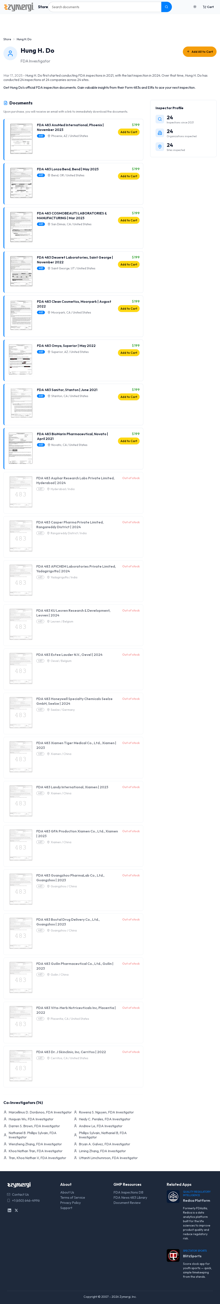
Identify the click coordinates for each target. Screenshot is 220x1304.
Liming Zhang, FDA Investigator (102, 1151)
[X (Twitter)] (16, 1210)
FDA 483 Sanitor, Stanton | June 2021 (67, 390)
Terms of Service (72, 1197)
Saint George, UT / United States (73, 268)
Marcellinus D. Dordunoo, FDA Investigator (40, 1112)
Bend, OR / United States (67, 175)
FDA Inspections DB (128, 1192)
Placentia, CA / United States (70, 1019)
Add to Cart (129, 132)
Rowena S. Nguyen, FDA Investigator (106, 1112)
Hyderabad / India (63, 489)
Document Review (127, 1202)
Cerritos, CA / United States (69, 1058)
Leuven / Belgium (62, 621)
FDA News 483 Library (130, 1197)
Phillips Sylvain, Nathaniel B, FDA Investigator (103, 1135)
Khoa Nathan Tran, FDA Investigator (36, 1151)
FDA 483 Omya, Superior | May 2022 (66, 345)
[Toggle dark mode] (194, 6)
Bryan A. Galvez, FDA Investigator (104, 1144)
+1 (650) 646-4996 (26, 1200)
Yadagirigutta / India (64, 577)
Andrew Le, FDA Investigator (100, 1126)
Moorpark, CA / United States (71, 312)
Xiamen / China (61, 754)
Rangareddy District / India (69, 533)
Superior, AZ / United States (70, 352)
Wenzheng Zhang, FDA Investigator (35, 1144)
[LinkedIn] (9, 1210)
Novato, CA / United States (69, 445)
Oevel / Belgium (61, 661)
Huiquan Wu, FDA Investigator (31, 1119)
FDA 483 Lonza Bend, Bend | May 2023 (68, 169)
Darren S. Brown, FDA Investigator (34, 1126)
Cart (210, 7)
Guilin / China (60, 974)
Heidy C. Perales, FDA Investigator (104, 1119)
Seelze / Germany (63, 710)
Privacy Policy (70, 1202)
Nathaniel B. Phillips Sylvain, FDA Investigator (33, 1135)
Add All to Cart (202, 52)
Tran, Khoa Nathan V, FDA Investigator (37, 1158)
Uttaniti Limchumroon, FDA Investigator (108, 1158)
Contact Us (20, 1194)
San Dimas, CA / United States (71, 224)
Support (66, 1208)
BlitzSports (192, 1256)
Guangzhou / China (64, 886)
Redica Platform (196, 1200)
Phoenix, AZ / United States (69, 136)
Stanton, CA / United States (69, 396)
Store (43, 6)
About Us (67, 1192)
